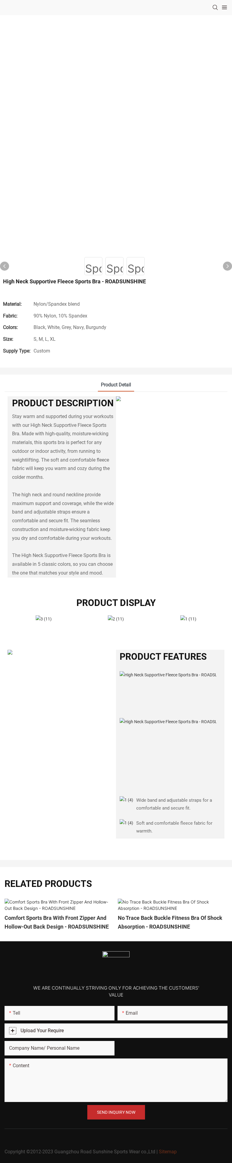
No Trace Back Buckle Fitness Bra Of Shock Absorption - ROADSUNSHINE (170, 922)
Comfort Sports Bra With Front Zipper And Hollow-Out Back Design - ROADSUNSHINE (57, 922)
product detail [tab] (116, 385)
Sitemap (168, 1152)
